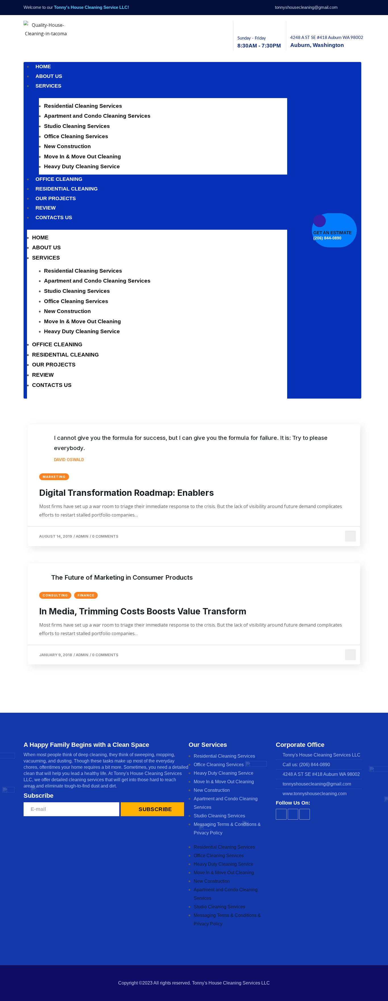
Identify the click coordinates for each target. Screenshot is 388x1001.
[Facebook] (344, 7)
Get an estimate (332, 232)
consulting (55, 595)
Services (48, 86)
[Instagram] (352, 7)
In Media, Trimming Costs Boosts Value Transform (142, 611)
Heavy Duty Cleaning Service (82, 166)
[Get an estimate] (319, 221)
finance (86, 595)
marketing (54, 477)
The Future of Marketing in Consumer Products (122, 577)
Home (43, 66)
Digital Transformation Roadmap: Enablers (126, 493)
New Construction (67, 146)
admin (82, 536)
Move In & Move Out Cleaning (82, 156)
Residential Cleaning (67, 189)
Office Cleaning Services (76, 136)
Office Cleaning (59, 179)
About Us (49, 76)
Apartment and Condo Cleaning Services (97, 116)
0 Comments (105, 536)
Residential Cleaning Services (83, 106)
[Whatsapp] (360, 7)
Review (46, 208)
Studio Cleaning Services (77, 126)
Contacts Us (54, 217)
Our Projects (56, 198)
